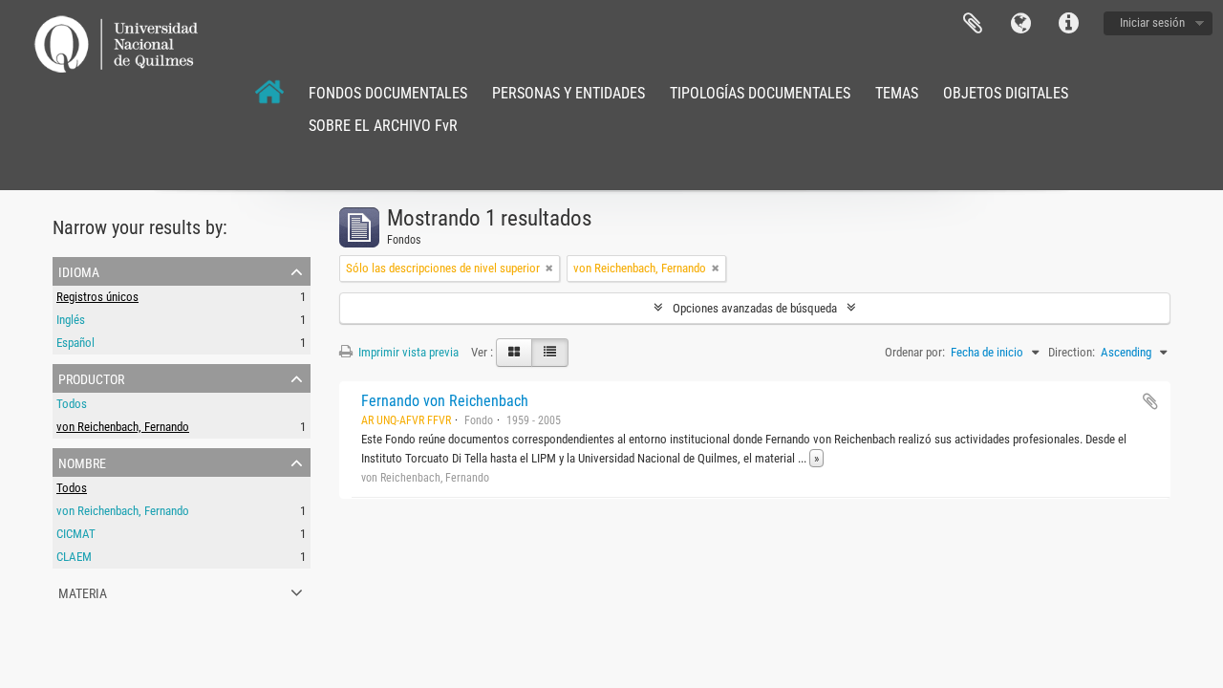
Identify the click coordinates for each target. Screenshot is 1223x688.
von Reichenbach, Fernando (122, 426)
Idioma (1020, 24)
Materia (82, 591)
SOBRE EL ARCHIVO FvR (383, 126)
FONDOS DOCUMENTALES (388, 93)
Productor (91, 377)
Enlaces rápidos (1068, 24)
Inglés (70, 319)
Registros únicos (97, 297)
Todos (71, 404)
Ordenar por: (915, 352)
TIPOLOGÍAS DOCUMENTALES (760, 93)
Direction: (1071, 352)
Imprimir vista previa (407, 352)
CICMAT (76, 534)
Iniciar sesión (1152, 22)
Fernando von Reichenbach (444, 401)
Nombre (82, 461)
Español (75, 342)
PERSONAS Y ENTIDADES (568, 93)
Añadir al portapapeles (1150, 401)
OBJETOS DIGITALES (1005, 93)
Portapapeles (973, 24)
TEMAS (896, 93)
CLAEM (74, 556)
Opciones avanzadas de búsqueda (755, 308)
